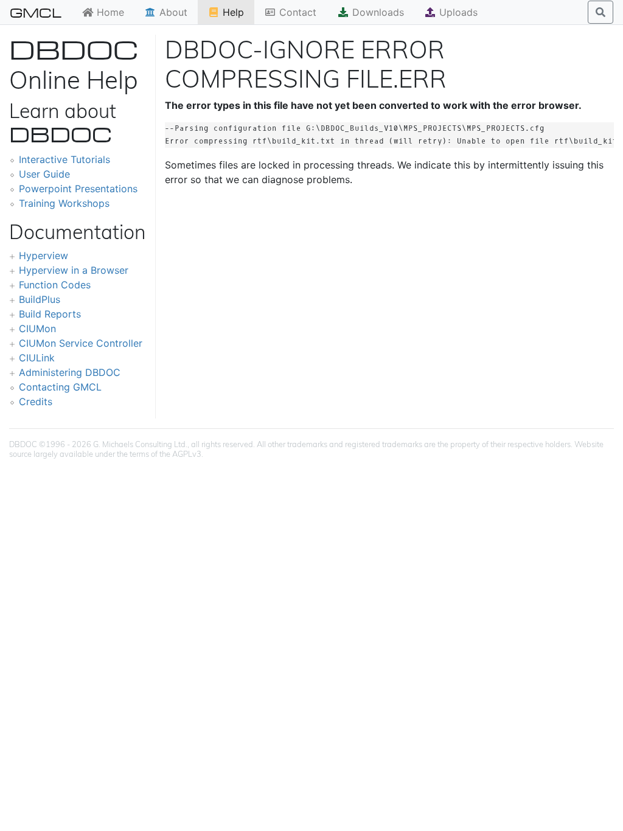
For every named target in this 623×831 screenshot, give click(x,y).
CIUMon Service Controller (80, 343)
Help (232, 12)
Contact (296, 12)
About (171, 12)
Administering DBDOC (69, 372)
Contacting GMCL (60, 387)
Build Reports (50, 314)
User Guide (44, 174)
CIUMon (37, 328)
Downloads (376, 12)
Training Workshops (64, 203)
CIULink (37, 358)
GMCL (35, 12)
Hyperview (43, 255)
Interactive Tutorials (64, 159)
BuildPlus (39, 299)
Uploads (457, 12)
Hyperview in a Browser (73, 270)
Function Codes (55, 285)
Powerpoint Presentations (78, 189)
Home (109, 12)
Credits (35, 401)
